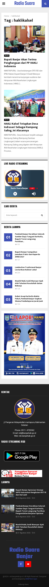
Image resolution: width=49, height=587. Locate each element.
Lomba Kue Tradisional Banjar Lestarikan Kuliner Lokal (28, 268)
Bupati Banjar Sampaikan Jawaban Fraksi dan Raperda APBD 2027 (27, 254)
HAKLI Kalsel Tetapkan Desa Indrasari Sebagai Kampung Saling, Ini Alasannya (21, 127)
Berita (7, 55)
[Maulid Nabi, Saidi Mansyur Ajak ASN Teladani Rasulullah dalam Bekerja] (7, 527)
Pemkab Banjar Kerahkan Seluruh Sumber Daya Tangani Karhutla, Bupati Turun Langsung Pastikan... (29, 237)
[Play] (15, 194)
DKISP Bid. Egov (31, 579)
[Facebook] (21, 564)
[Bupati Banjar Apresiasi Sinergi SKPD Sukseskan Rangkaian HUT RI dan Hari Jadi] (7, 493)
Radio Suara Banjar (24, 7)
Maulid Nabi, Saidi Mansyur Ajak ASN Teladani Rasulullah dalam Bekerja (29, 283)
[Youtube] (28, 564)
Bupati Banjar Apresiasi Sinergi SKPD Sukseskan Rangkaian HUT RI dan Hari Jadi (31, 492)
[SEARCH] (42, 215)
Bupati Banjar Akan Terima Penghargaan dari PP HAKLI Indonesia (20, 63)
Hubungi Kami (23, 584)
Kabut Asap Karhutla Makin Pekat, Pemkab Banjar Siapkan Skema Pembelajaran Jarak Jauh (29, 299)
